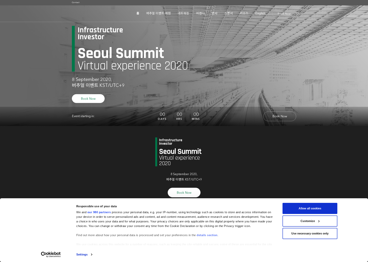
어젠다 (200, 13)
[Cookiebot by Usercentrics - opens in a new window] (51, 254)
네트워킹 (183, 13)
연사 (214, 13)
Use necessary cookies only (310, 233)
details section (207, 235)
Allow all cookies (310, 208)
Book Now (284, 13)
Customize (308, 221)
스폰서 (228, 13)
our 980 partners (99, 212)
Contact (76, 3)
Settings (82, 254)
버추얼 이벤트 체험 (158, 13)
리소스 (244, 13)
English (260, 13)
